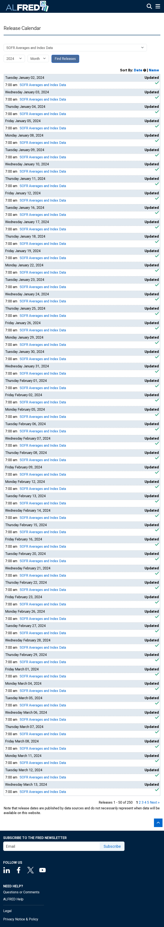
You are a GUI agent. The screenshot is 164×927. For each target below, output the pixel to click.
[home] (27, 6)
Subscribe (112, 846)
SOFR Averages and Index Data (43, 85)
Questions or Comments (21, 892)
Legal (7, 911)
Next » (155, 802)
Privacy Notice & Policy (20, 919)
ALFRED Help (13, 899)
